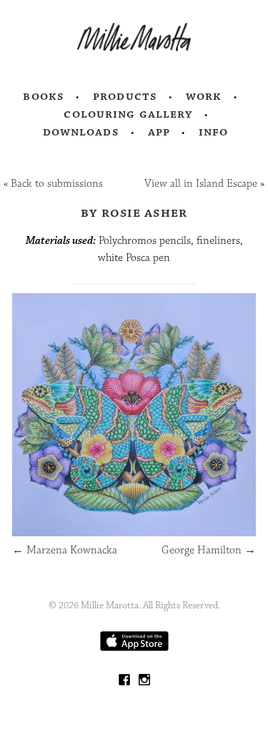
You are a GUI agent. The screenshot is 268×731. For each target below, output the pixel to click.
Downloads (81, 132)
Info (214, 132)
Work (204, 96)
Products (125, 96)
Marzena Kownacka (64, 550)
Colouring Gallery (128, 114)
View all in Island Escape (200, 183)
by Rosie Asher (134, 212)
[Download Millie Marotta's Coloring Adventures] (134, 648)
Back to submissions (57, 183)
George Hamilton (209, 550)
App (159, 132)
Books (43, 96)
